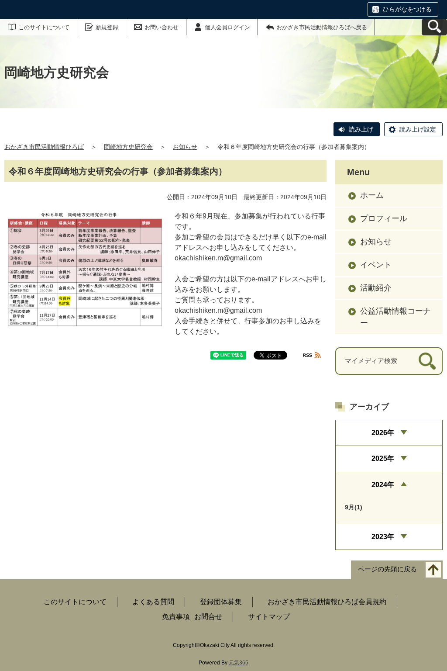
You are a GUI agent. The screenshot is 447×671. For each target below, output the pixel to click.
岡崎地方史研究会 (128, 146)
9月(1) (353, 507)
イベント (376, 264)
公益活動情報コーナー (395, 317)
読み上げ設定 (417, 129)
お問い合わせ (161, 27)
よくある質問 (153, 601)
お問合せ (208, 616)
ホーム (372, 195)
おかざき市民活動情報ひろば (44, 146)
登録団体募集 (221, 601)
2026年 (382, 432)
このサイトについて (43, 27)
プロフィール (383, 218)
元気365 (238, 663)
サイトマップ (269, 616)
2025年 (382, 458)
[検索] (427, 361)
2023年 (382, 536)
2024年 (382, 484)
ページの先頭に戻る (387, 569)
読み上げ (361, 129)
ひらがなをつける (407, 9)
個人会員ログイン (227, 27)
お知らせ (185, 146)
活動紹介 (376, 288)
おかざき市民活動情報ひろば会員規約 (327, 601)
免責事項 (176, 616)
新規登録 (107, 27)
